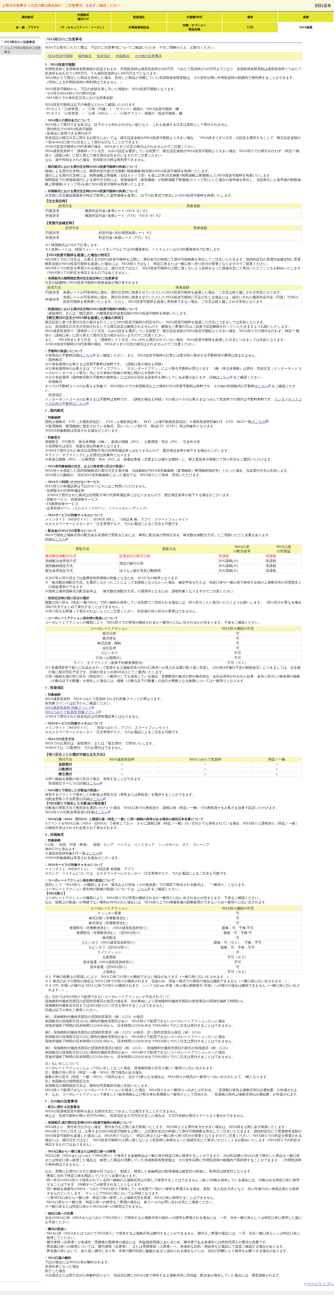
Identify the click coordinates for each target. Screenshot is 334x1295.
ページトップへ (320, 1284)
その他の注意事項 (148, 56)
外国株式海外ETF (83, 17)
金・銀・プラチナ (27, 27)
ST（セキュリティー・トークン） (83, 27)
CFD (250, 27)
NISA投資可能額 (60, 56)
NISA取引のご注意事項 (19, 42)
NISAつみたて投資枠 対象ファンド (72, 712)
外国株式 (122, 56)
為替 (306, 17)
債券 (250, 17)
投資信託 (139, 17)
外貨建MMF (194, 17)
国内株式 (27, 17)
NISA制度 (305, 27)
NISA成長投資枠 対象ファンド (68, 708)
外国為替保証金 (139, 27)
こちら (88, 355)
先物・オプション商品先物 (194, 27)
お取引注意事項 (61, 5)
